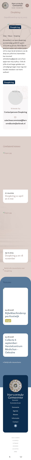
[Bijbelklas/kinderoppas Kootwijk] (15, 297)
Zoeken (15, 446)
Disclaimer (15, 437)
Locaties (15, 449)
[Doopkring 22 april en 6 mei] (15, 171)
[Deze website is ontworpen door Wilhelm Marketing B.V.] (9, 457)
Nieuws (10, 36)
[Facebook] (15, 425)
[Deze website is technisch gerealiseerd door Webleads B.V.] (21, 457)
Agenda (15, 411)
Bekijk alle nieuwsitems (12, 362)
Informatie (15, 418)
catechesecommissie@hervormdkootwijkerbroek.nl (15, 122)
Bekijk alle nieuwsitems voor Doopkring (14, 269)
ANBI (15, 451)
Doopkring (15, 27)
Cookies (15, 440)
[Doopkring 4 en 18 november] (15, 230)
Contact (15, 422)
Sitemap (15, 443)
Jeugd (8, 321)
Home (4, 36)
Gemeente (15, 407)
